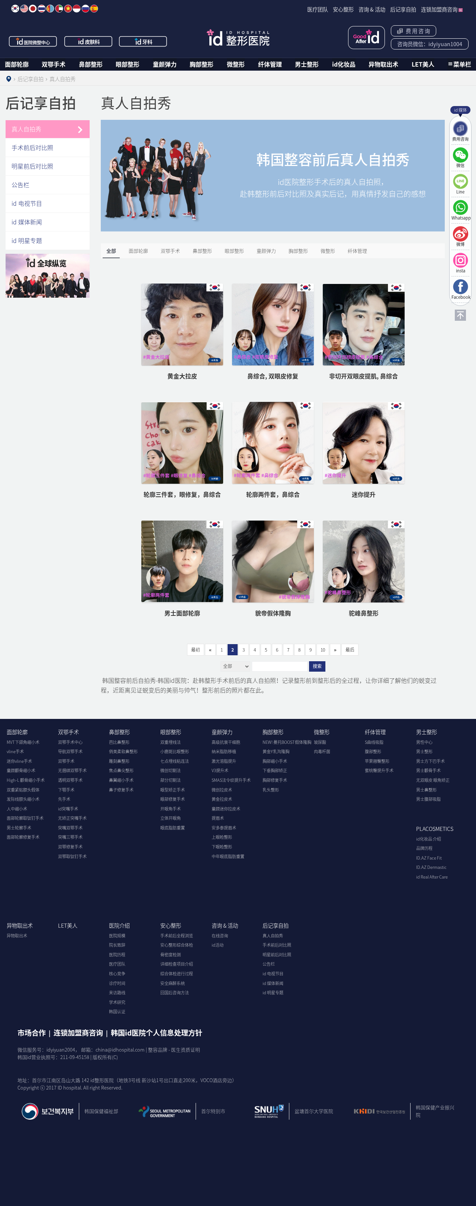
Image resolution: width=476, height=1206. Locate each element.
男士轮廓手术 (19, 828)
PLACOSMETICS (434, 829)
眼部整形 (127, 64)
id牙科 (143, 41)
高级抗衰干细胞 (226, 742)
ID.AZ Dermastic (431, 867)
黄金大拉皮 (182, 375)
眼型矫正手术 (172, 790)
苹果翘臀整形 (377, 761)
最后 (349, 649)
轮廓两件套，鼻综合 (273, 494)
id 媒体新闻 (27, 221)
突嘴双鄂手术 (70, 828)
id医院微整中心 (33, 41)
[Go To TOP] (460, 315)
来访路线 (117, 992)
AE (59, 8)
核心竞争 (117, 973)
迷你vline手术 (19, 761)
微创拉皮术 (222, 790)
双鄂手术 (53, 64)
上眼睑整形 (222, 837)
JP (33, 8)
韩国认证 (117, 1011)
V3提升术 (220, 770)
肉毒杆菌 (322, 751)
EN (24, 8)
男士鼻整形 (426, 790)
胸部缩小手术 (275, 761)
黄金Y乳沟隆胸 (276, 751)
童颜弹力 (165, 64)
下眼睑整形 (222, 847)
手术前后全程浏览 (176, 936)
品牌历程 (424, 848)
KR (15, 8)
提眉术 (218, 818)
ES (94, 8)
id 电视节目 (27, 203)
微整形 (236, 64)
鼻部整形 (91, 64)
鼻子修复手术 (121, 790)
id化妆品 (344, 64)
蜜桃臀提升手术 (379, 770)
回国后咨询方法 (174, 992)
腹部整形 (373, 751)
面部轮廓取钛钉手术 (25, 818)
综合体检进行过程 (176, 973)
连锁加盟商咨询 (78, 1032)
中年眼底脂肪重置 (228, 856)
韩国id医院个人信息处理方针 (156, 1032)
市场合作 (31, 1032)
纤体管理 (270, 64)
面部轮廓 (17, 64)
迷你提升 (364, 494)
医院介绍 (119, 925)
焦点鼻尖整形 (121, 770)
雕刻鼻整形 (119, 761)
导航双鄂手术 (70, 751)
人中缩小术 (17, 809)
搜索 (317, 666)
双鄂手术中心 (70, 742)
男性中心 (424, 742)
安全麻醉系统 (172, 983)
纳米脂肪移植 (224, 751)
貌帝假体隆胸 (273, 612)
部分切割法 (170, 780)
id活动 (217, 945)
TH (42, 8)
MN (50, 8)
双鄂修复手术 (70, 847)
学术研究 (117, 1002)
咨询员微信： (429, 44)
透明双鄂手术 (70, 780)
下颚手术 (66, 790)
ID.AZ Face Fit (429, 858)
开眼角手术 (170, 809)
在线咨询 (220, 936)
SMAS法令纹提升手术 (231, 780)
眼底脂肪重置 (172, 828)
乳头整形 (271, 790)
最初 (195, 649)
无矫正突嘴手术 (72, 818)
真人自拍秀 (26, 128)
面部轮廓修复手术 (23, 837)
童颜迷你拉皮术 (226, 809)
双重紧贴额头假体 (23, 790)
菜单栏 (462, 64)
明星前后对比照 (32, 165)
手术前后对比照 (32, 147)
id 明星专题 (27, 240)
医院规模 (117, 936)
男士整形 (307, 64)
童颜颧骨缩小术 (21, 770)
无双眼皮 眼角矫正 (433, 780)
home (9, 79)
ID (77, 8)
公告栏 (20, 184)
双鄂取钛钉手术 (72, 856)
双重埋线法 (170, 742)
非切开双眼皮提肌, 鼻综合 (363, 375)
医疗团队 (117, 964)
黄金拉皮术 (222, 799)
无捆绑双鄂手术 (72, 770)
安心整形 (170, 925)
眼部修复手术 (172, 799)
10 (323, 649)
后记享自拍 (276, 925)
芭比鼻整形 (119, 742)
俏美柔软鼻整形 (123, 751)
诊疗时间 (117, 983)
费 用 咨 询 (416, 31)
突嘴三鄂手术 (70, 837)
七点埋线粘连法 (174, 761)
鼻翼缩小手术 (121, 780)
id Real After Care (432, 877)
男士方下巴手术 (430, 761)
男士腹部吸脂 (428, 799)
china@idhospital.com (120, 1049)
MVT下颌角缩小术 (23, 742)
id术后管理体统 (366, 37)
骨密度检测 (170, 954)
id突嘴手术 (68, 809)
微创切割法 (170, 770)
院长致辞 (117, 945)
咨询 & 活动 (225, 925)
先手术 (64, 799)
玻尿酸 (320, 742)
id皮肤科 (88, 41)
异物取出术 (383, 64)
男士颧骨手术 (428, 770)
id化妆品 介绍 (428, 839)
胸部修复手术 (275, 780)
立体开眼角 (170, 818)
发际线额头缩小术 (23, 799)
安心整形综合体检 (176, 945)
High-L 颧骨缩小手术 (26, 780)
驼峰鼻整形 (364, 612)
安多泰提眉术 (224, 828)
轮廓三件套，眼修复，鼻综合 (182, 494)
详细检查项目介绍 (176, 964)
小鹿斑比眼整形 (174, 751)
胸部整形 (201, 64)
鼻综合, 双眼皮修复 (272, 375)
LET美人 (423, 64)
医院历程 (117, 954)
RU (85, 8)
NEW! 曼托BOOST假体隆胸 (287, 742)
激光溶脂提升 (224, 761)
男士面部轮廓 (182, 612)
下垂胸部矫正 (275, 770)
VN (68, 8)
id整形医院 (238, 37)
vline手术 (15, 751)
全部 (111, 250)
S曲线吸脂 (374, 742)
